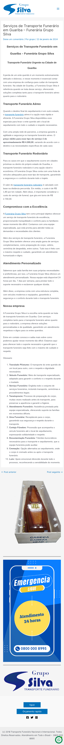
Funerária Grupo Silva (15, 214)
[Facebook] (27, 717)
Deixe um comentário (13, 39)
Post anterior (8, 472)
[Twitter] (32, 717)
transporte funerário (14, 114)
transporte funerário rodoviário (28, 185)
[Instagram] (36, 717)
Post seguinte (55, 472)
